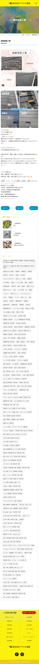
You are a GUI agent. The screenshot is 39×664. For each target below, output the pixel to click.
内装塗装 (30, 271)
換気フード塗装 (20, 312)
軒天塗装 (12, 301)
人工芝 (4, 297)
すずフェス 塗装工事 (22, 360)
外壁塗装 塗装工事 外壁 (9, 497)
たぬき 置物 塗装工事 (28, 375)
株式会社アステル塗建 (8, 271)
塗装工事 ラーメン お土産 (9, 315)
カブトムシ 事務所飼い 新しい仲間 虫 (12, 552)
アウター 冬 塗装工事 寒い (10, 390)
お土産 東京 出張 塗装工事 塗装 (11, 515)
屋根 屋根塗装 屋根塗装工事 (10, 504)
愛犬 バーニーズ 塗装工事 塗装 (11, 526)
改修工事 (29, 278)
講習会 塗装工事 (18, 327)
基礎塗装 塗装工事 (7, 319)
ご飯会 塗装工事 (21, 352)
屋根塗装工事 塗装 (7, 401)
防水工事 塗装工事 (21, 323)
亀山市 (13, 282)
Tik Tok (24, 278)
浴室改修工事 (6, 286)
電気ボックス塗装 (30, 308)
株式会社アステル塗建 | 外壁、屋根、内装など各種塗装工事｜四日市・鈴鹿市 (19, 266)
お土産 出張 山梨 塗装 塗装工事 (11, 541)
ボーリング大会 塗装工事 (22, 371)
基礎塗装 (26, 301)
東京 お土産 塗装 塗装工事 (24, 386)
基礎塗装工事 (6, 304)
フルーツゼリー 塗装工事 (20, 349)
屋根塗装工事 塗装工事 (8, 323)
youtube (23, 286)
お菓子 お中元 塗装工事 (9, 338)
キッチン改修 (20, 282)
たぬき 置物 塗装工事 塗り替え (11, 438)
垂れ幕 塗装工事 (7, 345)
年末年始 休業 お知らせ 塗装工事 (24, 430)
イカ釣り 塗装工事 (7, 349)
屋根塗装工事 (19, 301)
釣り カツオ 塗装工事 (25, 412)
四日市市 (12, 275)
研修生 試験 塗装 (24, 382)
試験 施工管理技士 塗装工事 (10, 382)
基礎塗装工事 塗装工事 (8, 341)
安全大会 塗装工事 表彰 (19, 345)
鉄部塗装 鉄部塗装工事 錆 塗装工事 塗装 (13, 452)
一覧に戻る (19, 208)
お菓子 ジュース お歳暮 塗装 (10, 412)
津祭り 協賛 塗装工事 (20, 367)
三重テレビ (18, 278)
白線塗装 (21, 519)
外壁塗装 (18, 271)
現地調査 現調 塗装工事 (9, 352)
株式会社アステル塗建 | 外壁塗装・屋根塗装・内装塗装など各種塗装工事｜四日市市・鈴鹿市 (19, 261)
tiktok (19, 286)
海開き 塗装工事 (20, 341)
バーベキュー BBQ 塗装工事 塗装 (11, 530)
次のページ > (34, 208)
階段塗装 (22, 304)
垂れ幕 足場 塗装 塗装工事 (10, 393)
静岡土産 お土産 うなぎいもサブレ (11, 534)
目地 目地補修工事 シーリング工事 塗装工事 (14, 449)
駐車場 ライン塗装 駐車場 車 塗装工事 (13, 478)
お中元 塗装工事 (31, 341)
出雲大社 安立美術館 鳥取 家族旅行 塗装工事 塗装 (16, 467)
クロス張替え (6, 282)
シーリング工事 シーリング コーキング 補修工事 (15, 427)
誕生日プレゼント (7, 290)
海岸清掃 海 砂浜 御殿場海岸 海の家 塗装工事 (15, 508)
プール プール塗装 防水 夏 (10, 563)
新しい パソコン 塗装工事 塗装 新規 (12, 475)
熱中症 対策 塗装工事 (20, 334)
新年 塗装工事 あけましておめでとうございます (14, 434)
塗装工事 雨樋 (22, 315)
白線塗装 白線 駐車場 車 (26, 586)
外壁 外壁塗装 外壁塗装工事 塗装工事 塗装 (14, 593)
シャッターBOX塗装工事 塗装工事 (22, 319)
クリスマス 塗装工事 (8, 430)
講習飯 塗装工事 (21, 338)
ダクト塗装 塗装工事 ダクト (10, 441)
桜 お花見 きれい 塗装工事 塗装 (11, 512)
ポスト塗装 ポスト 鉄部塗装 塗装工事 (12, 471)
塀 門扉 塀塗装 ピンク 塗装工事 (11, 575)
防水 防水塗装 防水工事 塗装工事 (11, 415)
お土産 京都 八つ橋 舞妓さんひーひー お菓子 (14, 582)
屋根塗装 (24, 271)
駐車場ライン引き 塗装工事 (9, 330)
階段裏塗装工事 (6, 308)
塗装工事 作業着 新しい (24, 330)
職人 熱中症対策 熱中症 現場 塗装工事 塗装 (14, 538)
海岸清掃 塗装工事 (7, 367)
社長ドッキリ (24, 297)
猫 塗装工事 (6, 375)
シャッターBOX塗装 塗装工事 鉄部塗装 (12, 493)
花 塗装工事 (16, 364)
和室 (26, 282)
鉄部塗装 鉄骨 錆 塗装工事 (10, 586)
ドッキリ (17, 297)
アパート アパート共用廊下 (9, 578)
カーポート (5, 293)
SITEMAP (29, 640)
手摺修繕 (11, 297)
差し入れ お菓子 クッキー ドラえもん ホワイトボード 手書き (18, 545)
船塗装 (30, 290)
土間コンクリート (15, 293)
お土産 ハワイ (25, 515)
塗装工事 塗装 (27, 552)
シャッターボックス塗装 (18, 308)
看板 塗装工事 (6, 364)
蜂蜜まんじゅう (30, 286)
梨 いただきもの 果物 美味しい (11, 597)
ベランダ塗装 (21, 290)
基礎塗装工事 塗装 (24, 390)
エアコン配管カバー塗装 (8, 312)
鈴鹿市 (17, 275)
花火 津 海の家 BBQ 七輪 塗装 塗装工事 (14, 571)
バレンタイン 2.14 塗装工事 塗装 (11, 464)
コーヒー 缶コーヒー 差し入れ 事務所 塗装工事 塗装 (16, 397)
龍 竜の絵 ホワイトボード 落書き (11, 589)
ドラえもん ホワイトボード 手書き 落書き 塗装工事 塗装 (17, 549)
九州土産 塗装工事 (7, 327)
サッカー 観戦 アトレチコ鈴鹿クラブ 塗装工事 (14, 378)
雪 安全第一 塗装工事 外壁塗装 (11, 445)
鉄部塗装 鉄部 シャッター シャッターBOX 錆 (14, 560)
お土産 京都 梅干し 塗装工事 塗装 (12, 523)
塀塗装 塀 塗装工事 (8, 423)
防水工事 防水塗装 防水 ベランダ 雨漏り (13, 556)
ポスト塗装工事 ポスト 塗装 (21, 401)
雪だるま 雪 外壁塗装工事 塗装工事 (12, 460)
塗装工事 (5, 275)
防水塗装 (23, 275)
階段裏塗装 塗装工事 (30, 327)
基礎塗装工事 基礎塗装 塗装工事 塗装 (12, 489)
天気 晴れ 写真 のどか (25, 504)
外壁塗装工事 (15, 304)
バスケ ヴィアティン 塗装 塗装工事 (12, 501)
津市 (15, 290)
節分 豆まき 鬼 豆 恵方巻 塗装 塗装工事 (14, 456)
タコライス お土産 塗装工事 (10, 356)
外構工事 (14, 286)
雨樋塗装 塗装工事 (7, 334)
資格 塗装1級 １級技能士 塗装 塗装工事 (13, 419)
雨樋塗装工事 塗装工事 (26, 364)
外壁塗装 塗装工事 (16, 375)
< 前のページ (5, 208)
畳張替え (31, 282)
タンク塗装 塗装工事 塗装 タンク (11, 482)
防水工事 (21, 356)
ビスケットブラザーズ (8, 278)
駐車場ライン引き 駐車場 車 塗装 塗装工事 (14, 408)
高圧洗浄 (28, 304)
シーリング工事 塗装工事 (9, 360)
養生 (30, 297)
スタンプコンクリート (26, 293)
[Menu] (36, 3)
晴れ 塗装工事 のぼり (8, 371)
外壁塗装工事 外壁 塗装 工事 (10, 404)
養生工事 (5, 301)
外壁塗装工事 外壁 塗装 (9, 386)
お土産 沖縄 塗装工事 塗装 (10, 519)
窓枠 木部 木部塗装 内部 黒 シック (12, 567)
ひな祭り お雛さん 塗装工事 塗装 (11, 486)
